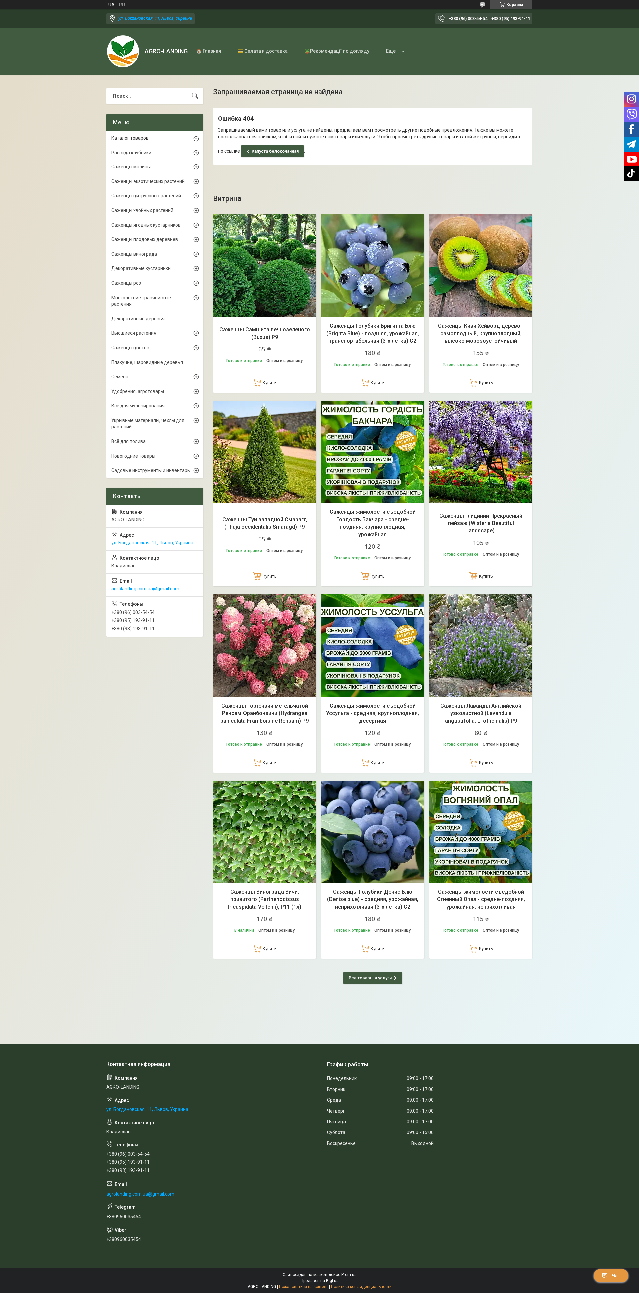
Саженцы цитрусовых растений (146, 195)
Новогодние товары (133, 456)
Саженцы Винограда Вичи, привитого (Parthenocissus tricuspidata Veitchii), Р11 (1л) (264, 899)
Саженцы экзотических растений (148, 181)
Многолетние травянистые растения (141, 301)
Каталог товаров (130, 138)
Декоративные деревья (138, 318)
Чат (616, 1275)
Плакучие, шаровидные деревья (147, 362)
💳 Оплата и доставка (263, 51)
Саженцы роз (126, 283)
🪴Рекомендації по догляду (336, 51)
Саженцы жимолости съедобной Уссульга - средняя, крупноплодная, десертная (372, 713)
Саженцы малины (131, 166)
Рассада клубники (131, 152)
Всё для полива (128, 441)
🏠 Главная (208, 51)
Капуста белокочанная (275, 151)
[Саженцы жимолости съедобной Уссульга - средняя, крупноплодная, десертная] (372, 645)
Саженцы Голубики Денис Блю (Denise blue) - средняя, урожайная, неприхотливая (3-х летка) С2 (372, 899)
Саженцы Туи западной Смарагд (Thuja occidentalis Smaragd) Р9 (264, 523)
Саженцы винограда (134, 254)
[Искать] (195, 96)
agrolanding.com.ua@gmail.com (145, 588)
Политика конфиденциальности (361, 1286)
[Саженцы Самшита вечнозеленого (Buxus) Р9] (264, 265)
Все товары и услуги (370, 977)
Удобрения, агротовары (137, 391)
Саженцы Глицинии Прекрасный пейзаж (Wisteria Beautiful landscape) (480, 523)
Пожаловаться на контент (303, 1286)
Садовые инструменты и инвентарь (150, 470)
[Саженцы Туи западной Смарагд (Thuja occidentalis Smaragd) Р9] (264, 452)
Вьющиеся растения (133, 333)
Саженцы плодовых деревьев (144, 239)
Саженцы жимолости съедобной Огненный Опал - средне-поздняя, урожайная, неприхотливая (481, 899)
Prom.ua (349, 1274)
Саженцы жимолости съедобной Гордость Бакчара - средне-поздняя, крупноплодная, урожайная (373, 523)
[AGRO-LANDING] (123, 51)
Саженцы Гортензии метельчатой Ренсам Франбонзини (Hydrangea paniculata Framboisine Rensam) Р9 (264, 713)
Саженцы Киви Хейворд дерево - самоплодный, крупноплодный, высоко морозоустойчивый (481, 333)
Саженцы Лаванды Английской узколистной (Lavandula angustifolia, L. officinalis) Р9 (480, 713)
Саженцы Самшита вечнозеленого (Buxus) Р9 (264, 333)
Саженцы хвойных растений (142, 210)
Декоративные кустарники (141, 268)
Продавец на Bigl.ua (320, 1280)
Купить (270, 382)
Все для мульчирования (138, 405)
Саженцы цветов (130, 347)
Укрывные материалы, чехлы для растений (147, 424)
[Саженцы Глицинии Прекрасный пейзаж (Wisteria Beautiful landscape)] (480, 452)
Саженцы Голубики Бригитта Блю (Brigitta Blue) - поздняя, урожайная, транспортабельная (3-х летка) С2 (372, 333)
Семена (119, 376)
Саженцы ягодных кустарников (146, 225)
